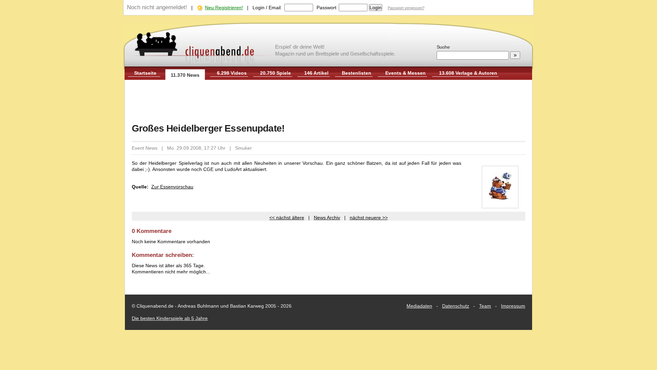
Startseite (145, 73)
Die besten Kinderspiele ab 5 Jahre (170, 318)
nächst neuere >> (369, 217)
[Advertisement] (328, 102)
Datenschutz (455, 306)
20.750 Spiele (275, 73)
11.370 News (185, 75)
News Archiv (327, 217)
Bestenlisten (356, 73)
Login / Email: (267, 7)
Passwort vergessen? (406, 8)
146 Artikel (316, 73)
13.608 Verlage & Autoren (468, 73)
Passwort (326, 7)
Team (485, 306)
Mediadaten (419, 306)
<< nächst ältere (286, 217)
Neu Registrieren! (224, 7)
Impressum (513, 306)
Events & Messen (405, 73)
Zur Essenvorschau (172, 186)
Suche (443, 47)
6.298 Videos (232, 73)
